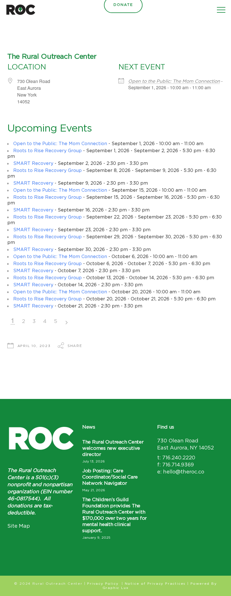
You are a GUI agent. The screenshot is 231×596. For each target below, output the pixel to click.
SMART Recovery (33, 163)
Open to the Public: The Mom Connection (174, 81)
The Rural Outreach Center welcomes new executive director (113, 448)
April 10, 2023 (34, 346)
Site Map (18, 526)
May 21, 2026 (93, 490)
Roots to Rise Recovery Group (47, 151)
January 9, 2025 (96, 537)
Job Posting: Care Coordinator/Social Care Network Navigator (110, 477)
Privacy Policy (102, 583)
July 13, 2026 (93, 461)
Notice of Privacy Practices (155, 583)
